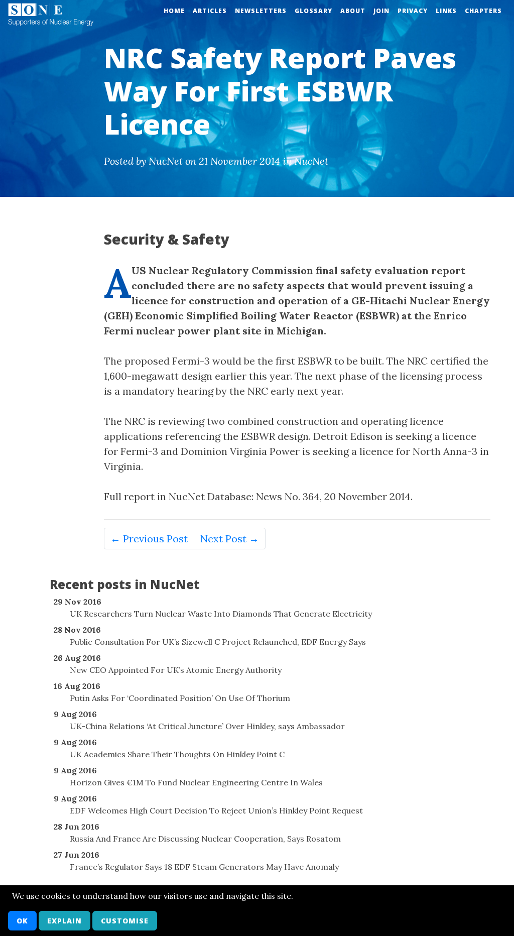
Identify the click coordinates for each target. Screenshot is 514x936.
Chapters (483, 11)
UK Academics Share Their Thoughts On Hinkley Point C (177, 754)
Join (381, 11)
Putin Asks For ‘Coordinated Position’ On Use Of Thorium (180, 698)
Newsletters (261, 11)
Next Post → (229, 538)
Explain (64, 920)
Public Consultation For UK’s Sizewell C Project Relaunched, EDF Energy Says (218, 642)
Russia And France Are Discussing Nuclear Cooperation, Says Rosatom (205, 839)
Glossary (313, 11)
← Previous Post (149, 538)
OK (22, 920)
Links (446, 11)
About (352, 11)
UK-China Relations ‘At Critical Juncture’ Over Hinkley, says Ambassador (207, 726)
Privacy (413, 11)
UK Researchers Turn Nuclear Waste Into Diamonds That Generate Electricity (221, 614)
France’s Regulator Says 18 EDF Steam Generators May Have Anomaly (204, 867)
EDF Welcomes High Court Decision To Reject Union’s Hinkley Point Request (216, 810)
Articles (210, 11)
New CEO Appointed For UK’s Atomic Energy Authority (176, 670)
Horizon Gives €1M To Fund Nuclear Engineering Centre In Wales (196, 782)
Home (174, 11)
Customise (125, 920)
